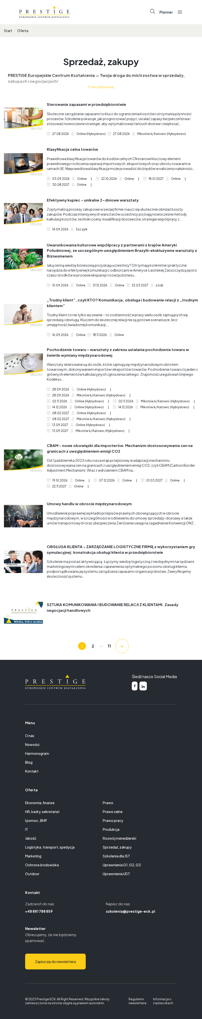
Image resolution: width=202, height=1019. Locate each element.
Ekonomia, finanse (39, 802)
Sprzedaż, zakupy (117, 847)
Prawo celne (112, 811)
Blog (29, 762)
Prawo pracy (113, 820)
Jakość (30, 838)
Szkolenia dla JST (116, 856)
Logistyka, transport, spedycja (50, 847)
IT (26, 829)
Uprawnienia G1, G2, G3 (122, 865)
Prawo (108, 802)
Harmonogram (37, 753)
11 (109, 645)
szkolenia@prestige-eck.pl (130, 911)
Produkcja (111, 829)
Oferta (22, 30)
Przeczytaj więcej (101, 87)
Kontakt (31, 771)
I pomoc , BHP (36, 820)
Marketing (33, 856)
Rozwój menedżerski (119, 838)
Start (8, 30)
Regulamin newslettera (137, 1001)
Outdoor (32, 873)
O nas (29, 735)
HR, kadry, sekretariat (42, 811)
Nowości (32, 744)
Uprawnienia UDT (116, 873)
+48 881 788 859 (39, 911)
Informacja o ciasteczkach (163, 1001)
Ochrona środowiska (42, 865)
